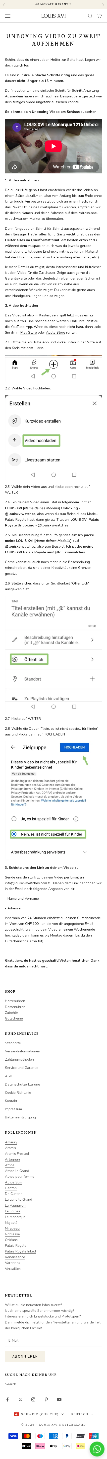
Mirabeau (12, 1228)
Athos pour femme (19, 1176)
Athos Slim (13, 1182)
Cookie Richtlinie (18, 1092)
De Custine (13, 1193)
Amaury (11, 1142)
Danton (11, 1188)
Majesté (11, 1222)
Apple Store (55, 332)
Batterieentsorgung (20, 1117)
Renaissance (15, 1257)
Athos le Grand (17, 1170)
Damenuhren (15, 1007)
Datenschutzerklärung (22, 1084)
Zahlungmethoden (19, 1059)
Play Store (28, 332)
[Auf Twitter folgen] (20, 1399)
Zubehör (11, 1012)
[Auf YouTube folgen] (59, 1399)
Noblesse (12, 1234)
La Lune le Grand (18, 1199)
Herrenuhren (15, 1001)
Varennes (12, 1262)
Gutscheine (14, 1018)
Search (10, 1384)
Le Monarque (15, 1217)
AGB (8, 1076)
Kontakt (11, 1100)
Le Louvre (12, 1211)
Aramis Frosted (17, 1153)
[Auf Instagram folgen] (33, 1399)
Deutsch (79, 1414)
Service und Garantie (21, 1067)
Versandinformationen (22, 1051)
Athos (9, 1165)
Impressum (13, 1109)
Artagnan (12, 1159)
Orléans (11, 1240)
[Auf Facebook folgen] (7, 1399)
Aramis (10, 1148)
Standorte (13, 1043)
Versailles (13, 1268)
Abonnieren (25, 1356)
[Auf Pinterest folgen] (46, 1399)
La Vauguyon (15, 1205)
